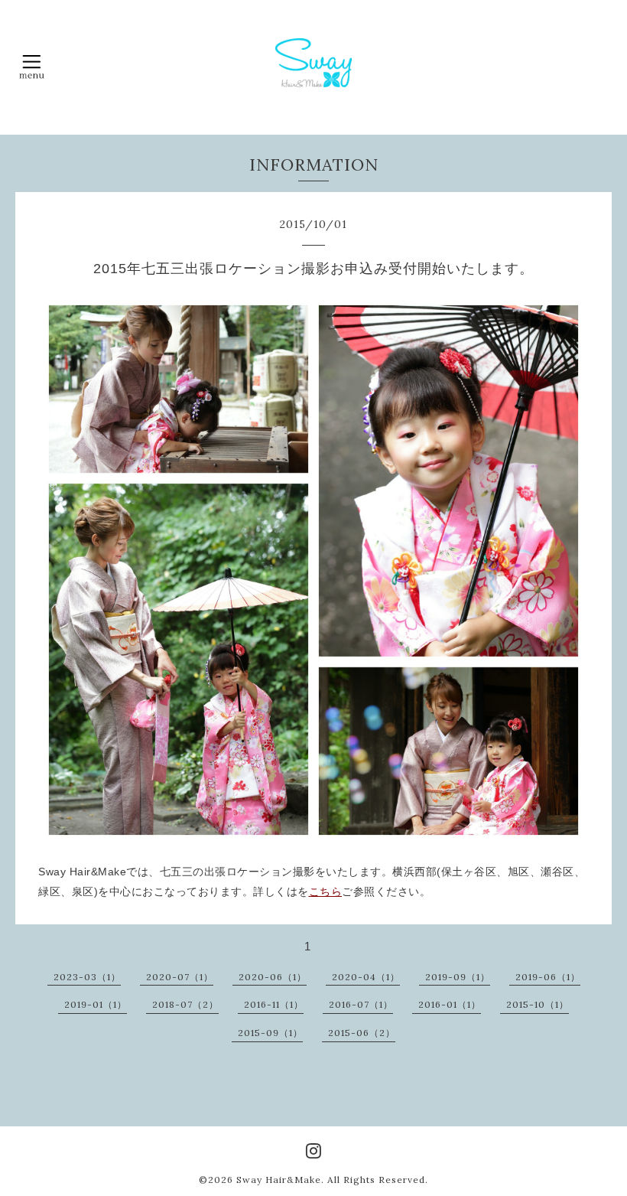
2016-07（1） (361, 1004)
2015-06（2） (361, 1032)
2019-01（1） (95, 1004)
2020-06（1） (273, 977)
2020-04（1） (366, 977)
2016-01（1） (449, 1004)
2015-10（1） (537, 1004)
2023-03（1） (87, 977)
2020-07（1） (179, 977)
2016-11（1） (274, 1004)
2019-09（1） (457, 977)
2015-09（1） (270, 1032)
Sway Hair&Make (278, 1179)
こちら (326, 891)
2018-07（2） (185, 1004)
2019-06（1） (547, 977)
